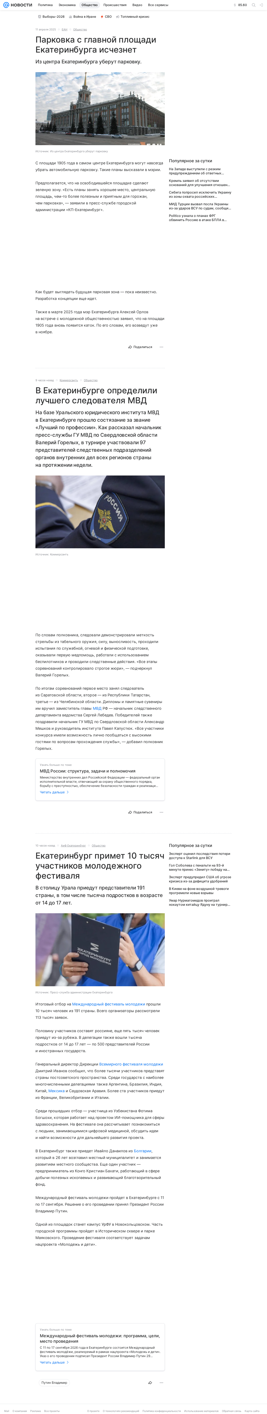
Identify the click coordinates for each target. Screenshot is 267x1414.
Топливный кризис (135, 17)
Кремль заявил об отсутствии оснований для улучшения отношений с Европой (200, 183)
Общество (80, 29)
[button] (100, 109)
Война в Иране (84, 17)
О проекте (93, 1411)
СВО (108, 17)
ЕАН (64, 29)
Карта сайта (252, 1411)
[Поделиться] (150, 1383)
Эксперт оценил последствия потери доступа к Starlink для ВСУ (199, 856)
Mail (6, 1411)
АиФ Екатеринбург (73, 845)
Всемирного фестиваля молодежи (131, 1064)
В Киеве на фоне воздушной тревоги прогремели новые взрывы (199, 891)
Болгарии (142, 1151)
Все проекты (52, 1411)
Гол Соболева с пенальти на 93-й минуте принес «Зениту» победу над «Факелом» (199, 867)
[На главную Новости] (20, 5)
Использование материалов (201, 1411)
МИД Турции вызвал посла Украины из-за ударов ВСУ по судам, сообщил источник (199, 206)
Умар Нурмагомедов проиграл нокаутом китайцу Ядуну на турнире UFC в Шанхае (199, 902)
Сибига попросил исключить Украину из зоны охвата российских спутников (200, 194)
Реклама (35, 1411)
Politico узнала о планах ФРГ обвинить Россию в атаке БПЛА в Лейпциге (196, 218)
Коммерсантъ (69, 380)
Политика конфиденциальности (161, 1411)
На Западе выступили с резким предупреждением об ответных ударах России (195, 171)
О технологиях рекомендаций (121, 1411)
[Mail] (6, 5)
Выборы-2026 (54, 17)
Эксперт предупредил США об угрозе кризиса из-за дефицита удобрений (200, 879)
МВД (97, 708)
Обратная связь (231, 1411)
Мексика (56, 1091)
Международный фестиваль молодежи (108, 1004)
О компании (20, 1411)
